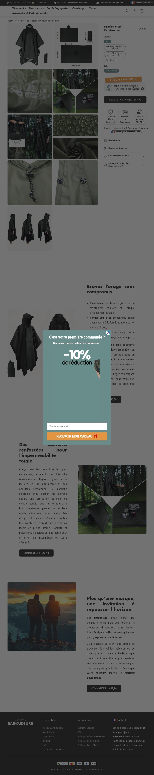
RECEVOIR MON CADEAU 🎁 (77, 436)
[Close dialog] (108, 333)
